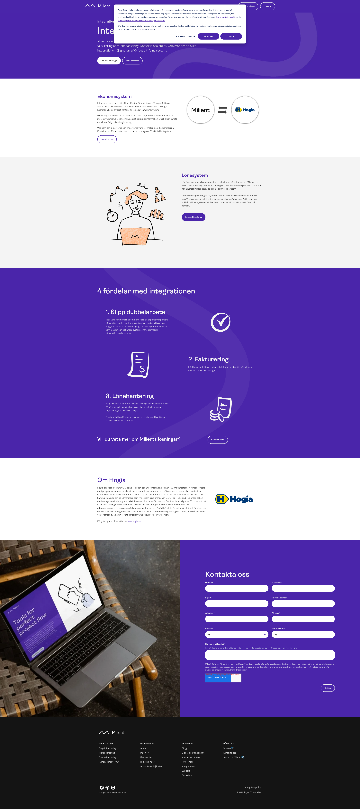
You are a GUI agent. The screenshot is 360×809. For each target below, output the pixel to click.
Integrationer (188, 766)
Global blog (187, 752)
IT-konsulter (146, 757)
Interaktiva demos (191, 757)
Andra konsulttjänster (151, 766)
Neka (231, 36)
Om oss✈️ (228, 748)
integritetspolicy (239, 670)
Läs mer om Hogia (109, 61)
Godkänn (208, 36)
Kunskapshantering (109, 761)
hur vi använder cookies (226, 17)
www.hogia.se (134, 521)
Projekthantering (107, 748)
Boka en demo (248, 6)
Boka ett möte (132, 61)
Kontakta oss (107, 139)
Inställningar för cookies (249, 792)
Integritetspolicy (253, 787)
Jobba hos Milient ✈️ (233, 757)
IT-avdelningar (147, 761)
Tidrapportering (107, 752)
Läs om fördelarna (193, 217)
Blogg (184, 748)
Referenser (187, 761)
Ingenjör (144, 752)
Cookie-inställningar (186, 36)
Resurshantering (107, 757)
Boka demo (187, 775)
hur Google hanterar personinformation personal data (141, 20)
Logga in (267, 6)
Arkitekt (144, 748)
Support (186, 770)
